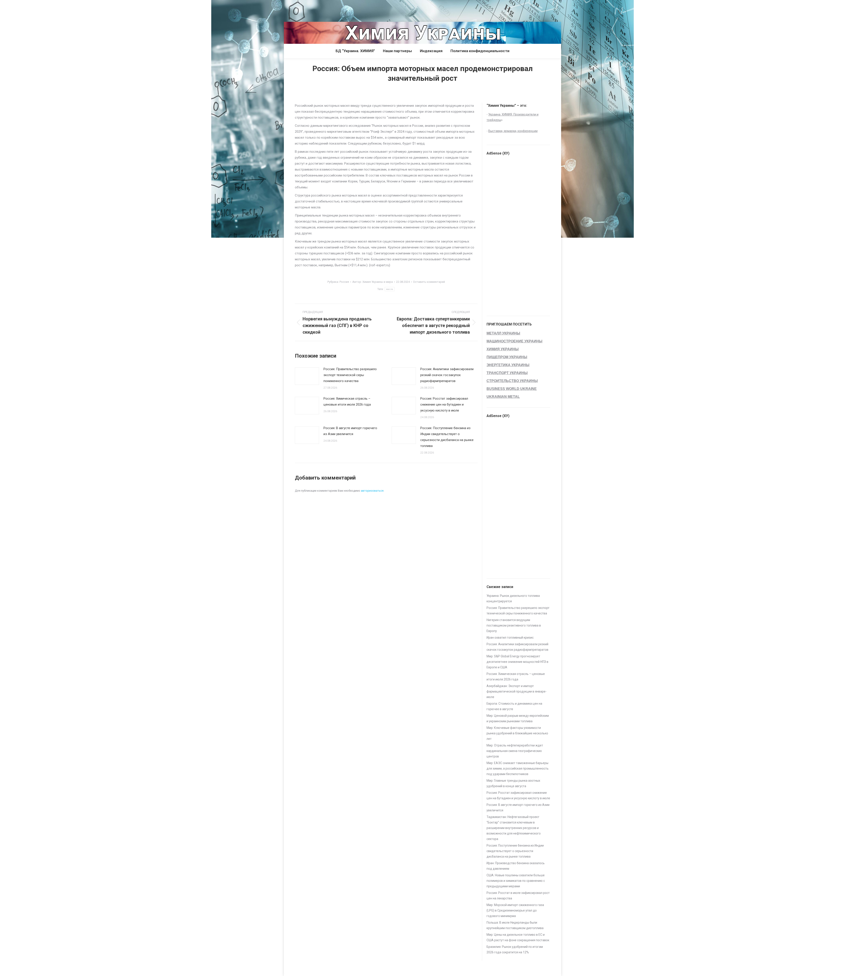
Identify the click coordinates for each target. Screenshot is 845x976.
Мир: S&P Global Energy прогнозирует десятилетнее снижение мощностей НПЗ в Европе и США (517, 661)
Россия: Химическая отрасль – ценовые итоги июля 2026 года (347, 401)
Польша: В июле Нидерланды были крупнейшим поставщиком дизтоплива (515, 925)
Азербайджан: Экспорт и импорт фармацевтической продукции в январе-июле (517, 691)
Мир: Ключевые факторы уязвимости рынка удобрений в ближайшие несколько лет (517, 733)
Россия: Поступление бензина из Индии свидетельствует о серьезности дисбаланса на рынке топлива (447, 437)
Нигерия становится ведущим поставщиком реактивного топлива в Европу (514, 625)
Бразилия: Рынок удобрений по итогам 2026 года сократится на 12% (515, 949)
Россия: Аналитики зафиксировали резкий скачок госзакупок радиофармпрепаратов (447, 375)
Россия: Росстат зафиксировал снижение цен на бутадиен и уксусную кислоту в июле (444, 404)
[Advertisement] (80, 10)
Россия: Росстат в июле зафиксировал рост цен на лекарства (518, 895)
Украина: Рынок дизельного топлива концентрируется (513, 598)
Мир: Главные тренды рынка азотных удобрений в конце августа (513, 783)
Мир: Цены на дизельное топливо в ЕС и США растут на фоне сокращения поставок (518, 937)
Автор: (372, 281)
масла (389, 289)
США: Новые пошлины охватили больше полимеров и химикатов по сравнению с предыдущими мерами (516, 880)
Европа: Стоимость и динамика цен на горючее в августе (514, 706)
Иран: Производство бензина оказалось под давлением (516, 865)
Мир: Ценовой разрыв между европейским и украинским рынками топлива (518, 718)
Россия (344, 281)
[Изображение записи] (307, 376)
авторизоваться (372, 490)
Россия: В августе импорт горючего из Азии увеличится (350, 431)
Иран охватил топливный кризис (510, 637)
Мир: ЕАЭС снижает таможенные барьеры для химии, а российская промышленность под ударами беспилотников (518, 768)
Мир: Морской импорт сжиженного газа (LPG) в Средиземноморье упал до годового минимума (515, 910)
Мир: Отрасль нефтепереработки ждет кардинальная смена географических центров (515, 751)
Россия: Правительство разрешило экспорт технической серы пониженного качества (350, 375)
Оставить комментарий (429, 281)
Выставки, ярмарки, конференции (513, 131)
